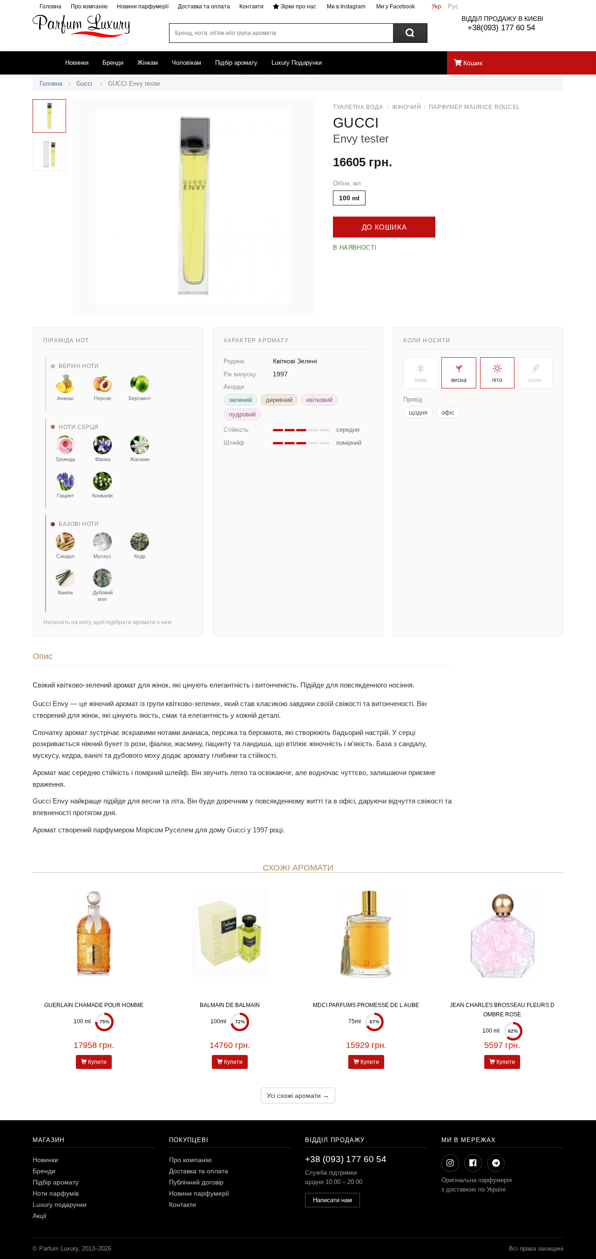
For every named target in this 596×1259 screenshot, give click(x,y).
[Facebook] (473, 1163)
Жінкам (147, 62)
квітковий (319, 399)
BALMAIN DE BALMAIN (230, 1005)
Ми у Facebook (395, 6)
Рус (453, 6)
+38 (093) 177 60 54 (345, 1159)
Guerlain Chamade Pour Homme (93, 1005)
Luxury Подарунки (296, 62)
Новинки (76, 62)
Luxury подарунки (60, 1204)
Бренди (112, 62)
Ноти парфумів (56, 1193)
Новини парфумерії (143, 6)
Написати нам (332, 1200)
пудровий (242, 414)
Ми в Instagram (345, 6)
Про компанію (89, 6)
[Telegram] (496, 1163)
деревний (279, 399)
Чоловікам (186, 62)
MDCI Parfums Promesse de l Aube (366, 1005)
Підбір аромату (236, 62)
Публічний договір (196, 1182)
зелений (240, 399)
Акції (40, 1215)
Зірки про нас (297, 6)
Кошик (471, 63)
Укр (436, 6)
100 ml (349, 198)
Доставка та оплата (204, 6)
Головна (50, 6)
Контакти (251, 6)
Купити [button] (97, 1062)
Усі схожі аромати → (298, 1095)
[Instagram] (450, 1163)
